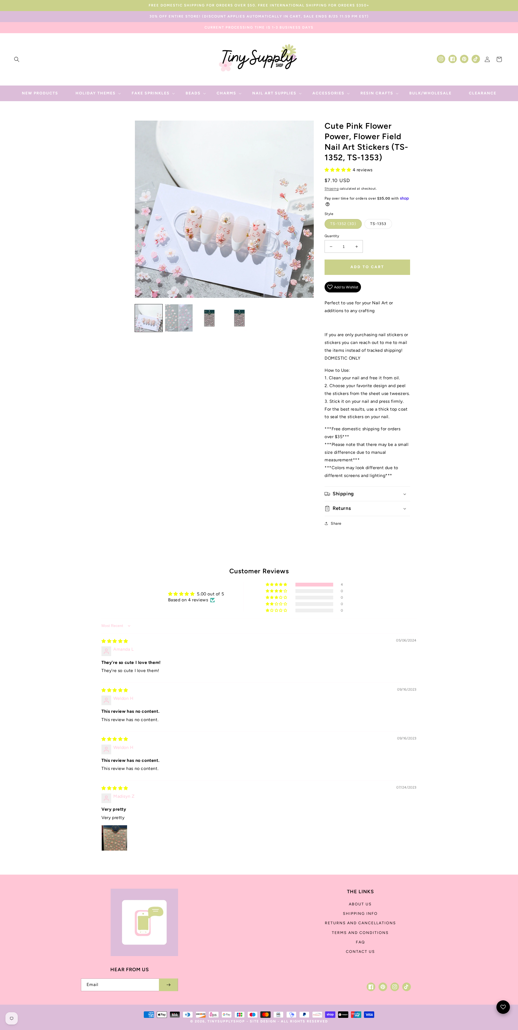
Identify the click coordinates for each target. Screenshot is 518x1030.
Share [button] (336, 523)
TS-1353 (378, 223)
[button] (17, 59)
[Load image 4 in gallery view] (239, 318)
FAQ (360, 942)
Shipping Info (360, 913)
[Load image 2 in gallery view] (179, 318)
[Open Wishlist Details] (503, 1007)
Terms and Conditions (360, 932)
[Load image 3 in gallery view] (209, 318)
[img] (114, 641)
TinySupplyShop (226, 1021)
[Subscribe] (168, 984)
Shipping (332, 188)
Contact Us (360, 951)
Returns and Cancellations (360, 923)
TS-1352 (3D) (343, 223)
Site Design (263, 1021)
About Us (360, 904)
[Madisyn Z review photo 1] (114, 838)
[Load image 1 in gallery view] (148, 318)
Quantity (332, 236)
